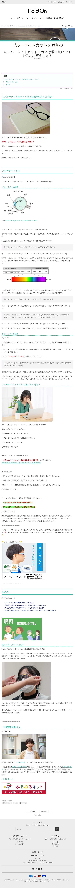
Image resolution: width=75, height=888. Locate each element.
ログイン (48, 2)
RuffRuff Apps (65, 88)
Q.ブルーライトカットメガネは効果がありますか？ (22, 79)
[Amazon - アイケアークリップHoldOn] (72, 26)
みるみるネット (8, 779)
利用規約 (59, 880)
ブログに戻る (37, 815)
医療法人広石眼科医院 (19, 767)
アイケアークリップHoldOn (16, 880)
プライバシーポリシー (50, 880)
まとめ (8, 84)
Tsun (72, 88)
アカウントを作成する (57, 2)
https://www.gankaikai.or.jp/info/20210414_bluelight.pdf (21, 463)
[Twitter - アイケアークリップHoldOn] (62, 26)
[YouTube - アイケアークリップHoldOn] (69, 26)
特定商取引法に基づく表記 (31, 881)
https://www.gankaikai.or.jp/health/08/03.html (21, 220)
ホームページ (5, 26)
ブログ (11, 26)
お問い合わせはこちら (37, 855)
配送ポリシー (66, 880)
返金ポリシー (39, 880)
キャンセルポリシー (45, 881)
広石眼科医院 (20, 762)
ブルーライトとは (11, 82)
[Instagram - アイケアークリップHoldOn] (66, 26)
